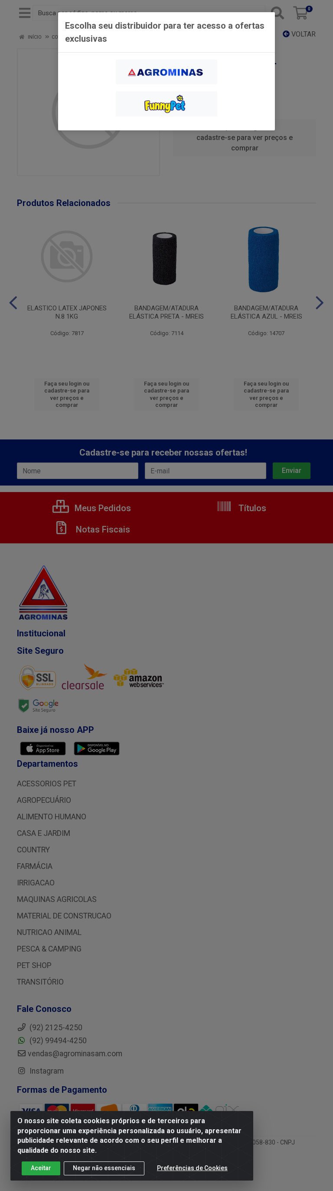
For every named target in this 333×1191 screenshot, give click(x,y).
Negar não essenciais (104, 1167)
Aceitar (41, 1167)
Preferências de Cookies (192, 1167)
